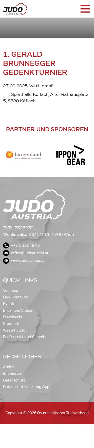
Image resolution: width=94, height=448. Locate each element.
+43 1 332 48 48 (25, 245)
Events (9, 303)
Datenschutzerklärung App (26, 387)
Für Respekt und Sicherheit (26, 337)
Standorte (11, 324)
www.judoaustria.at (28, 260)
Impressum (12, 373)
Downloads (12, 317)
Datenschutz (14, 380)
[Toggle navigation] (85, 9)
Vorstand (10, 290)
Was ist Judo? (15, 330)
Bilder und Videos (18, 310)
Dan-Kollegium (15, 297)
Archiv (8, 367)
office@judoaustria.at (29, 253)
